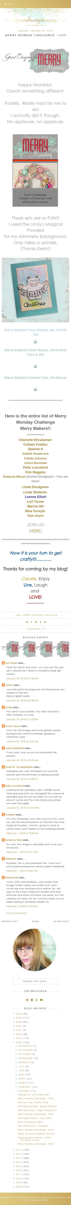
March (24, 1082)
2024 (19, 1017)
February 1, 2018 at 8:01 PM (22, 870)
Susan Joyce (12, 726)
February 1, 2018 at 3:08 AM (22, 833)
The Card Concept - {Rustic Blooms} (37, 1106)
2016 (19, 1153)
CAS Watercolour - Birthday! (33, 1125)
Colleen (10, 814)
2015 (19, 1158)
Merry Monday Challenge (40, 615)
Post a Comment (16, 913)
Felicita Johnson (35, 458)
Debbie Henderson (36, 453)
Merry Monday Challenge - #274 (36, 1114)
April (23, 1078)
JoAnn (9, 685)
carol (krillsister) (14, 748)
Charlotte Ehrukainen (36, 439)
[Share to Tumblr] (40, 622)
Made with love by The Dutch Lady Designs (46, 1198)
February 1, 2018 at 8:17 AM (22, 852)
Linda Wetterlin (35, 492)
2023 (19, 1022)
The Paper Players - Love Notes (35, 1118)
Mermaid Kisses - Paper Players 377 (37, 1110)
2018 (19, 1042)
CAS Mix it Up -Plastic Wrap (33, 1102)
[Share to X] (27, 622)
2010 (19, 1178)
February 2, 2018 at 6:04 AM (22, 906)
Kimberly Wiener (15, 476)
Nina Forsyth (35, 511)
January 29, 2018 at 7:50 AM (22, 678)
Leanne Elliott (35, 496)
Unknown (10, 858)
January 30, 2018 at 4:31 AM (22, 741)
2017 (19, 1149)
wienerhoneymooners (24, 1197)
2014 (19, 1162)
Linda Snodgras (34, 486)
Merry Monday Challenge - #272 (36, 1143)
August (24, 1062)
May (22, 1074)
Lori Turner (35, 501)
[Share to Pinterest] (36, 622)
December (26, 1045)
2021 (19, 1030)
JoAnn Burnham (35, 463)
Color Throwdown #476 (30, 1122)
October (25, 1054)
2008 (19, 1186)
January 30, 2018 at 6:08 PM (22, 779)
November (26, 1050)
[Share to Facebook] (31, 622)
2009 (19, 1182)
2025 (19, 1013)
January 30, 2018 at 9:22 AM (22, 760)
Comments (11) (36, 629)
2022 (19, 1026)
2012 (19, 1170)
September (26, 1058)
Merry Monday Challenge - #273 (36, 1129)
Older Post (61, 921)
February (25, 1086)
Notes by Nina (13, 840)
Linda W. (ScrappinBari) (19, 767)
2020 (19, 1034)
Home (36, 921)
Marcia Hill (11, 877)
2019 (19, 1038)
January (25, 1090)
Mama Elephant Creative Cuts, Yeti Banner (35, 377)
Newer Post (10, 921)
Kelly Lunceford (14, 785)
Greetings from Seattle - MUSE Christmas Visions (34, 1138)
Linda (8, 707)
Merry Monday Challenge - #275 (36, 1098)
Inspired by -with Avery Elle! (33, 1094)
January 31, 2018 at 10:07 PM (22, 807)
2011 (19, 1174)
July (22, 1066)
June (22, 1070)
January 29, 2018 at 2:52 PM (22, 719)
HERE (35, 531)
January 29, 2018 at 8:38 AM (22, 700)
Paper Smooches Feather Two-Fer (36, 1133)
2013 (19, 1166)
